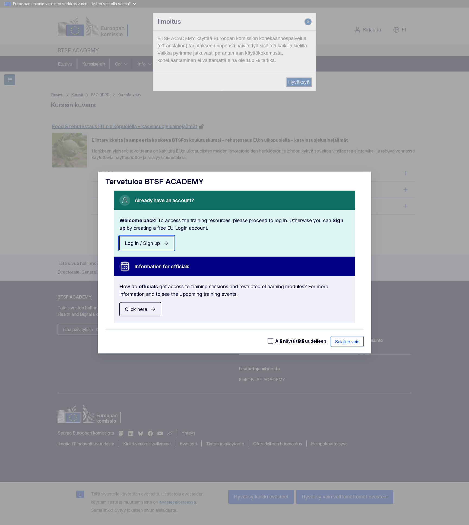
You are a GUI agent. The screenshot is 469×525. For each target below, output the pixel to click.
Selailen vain (347, 341)
